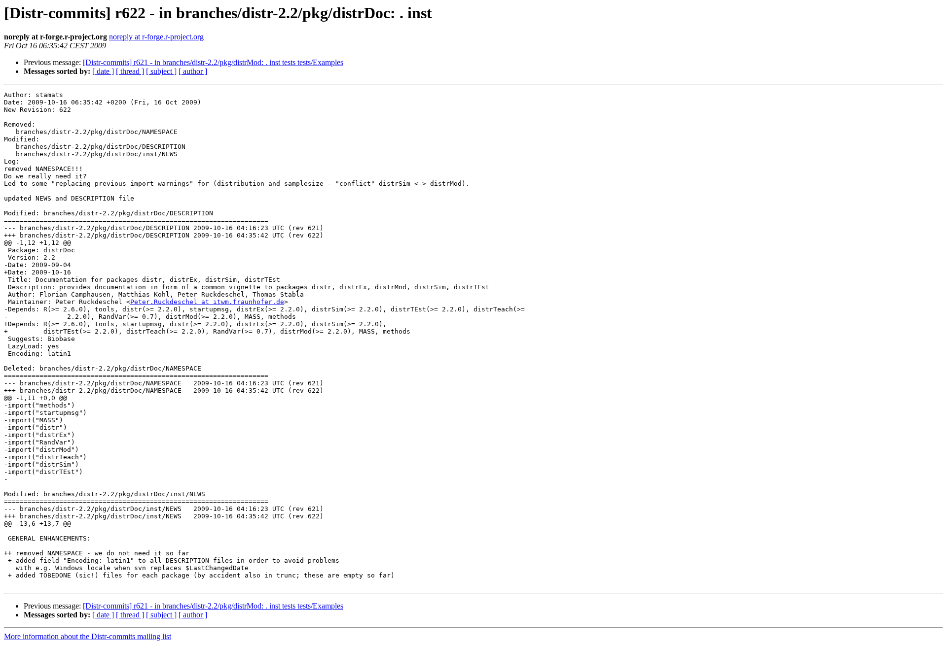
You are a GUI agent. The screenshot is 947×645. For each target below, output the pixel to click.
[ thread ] (130, 71)
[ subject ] (161, 71)
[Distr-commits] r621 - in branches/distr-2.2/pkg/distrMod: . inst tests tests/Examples (213, 62)
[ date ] (103, 71)
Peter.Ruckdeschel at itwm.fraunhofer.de (207, 302)
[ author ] (193, 71)
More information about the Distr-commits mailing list (87, 636)
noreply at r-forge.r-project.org (156, 37)
